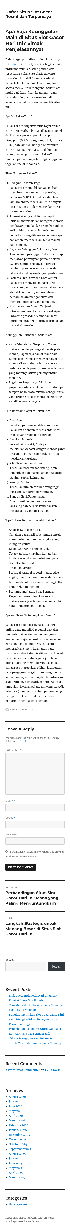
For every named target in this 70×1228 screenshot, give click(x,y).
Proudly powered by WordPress (22, 1221)
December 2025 (19, 1134)
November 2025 (19, 1139)
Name (10, 801)
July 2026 (15, 1101)
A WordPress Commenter (22, 1070)
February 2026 (19, 1125)
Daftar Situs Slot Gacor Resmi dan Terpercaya (28, 14)
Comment (13, 749)
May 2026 (15, 1111)
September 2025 (20, 1149)
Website (11, 834)
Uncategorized (19, 1204)
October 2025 (18, 1144)
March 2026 (17, 1120)
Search (10, 959)
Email (10, 817)
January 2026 (18, 1130)
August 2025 (17, 1153)
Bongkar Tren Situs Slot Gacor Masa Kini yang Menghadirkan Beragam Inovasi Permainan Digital (36, 1019)
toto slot (11, 64)
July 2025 (15, 1158)
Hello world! (53, 1070)
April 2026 (16, 1115)
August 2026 (17, 1096)
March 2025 (17, 1177)
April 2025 (16, 1172)
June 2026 (16, 1106)
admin (14, 709)
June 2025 (15, 1163)
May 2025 (15, 1168)
